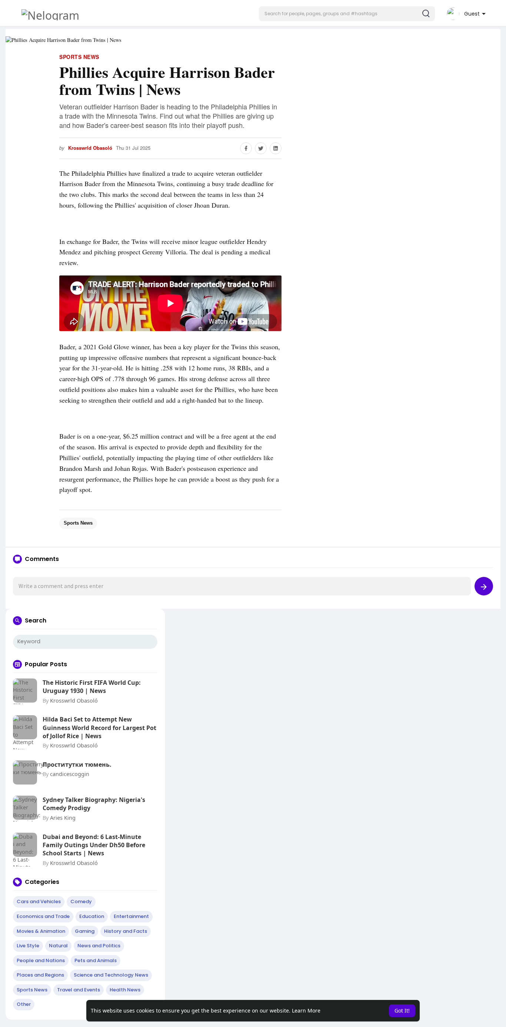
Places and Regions (40, 974)
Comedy (81, 901)
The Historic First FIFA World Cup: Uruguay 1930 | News (92, 686)
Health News (125, 989)
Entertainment (131, 916)
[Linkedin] (276, 148)
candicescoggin (69, 773)
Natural (58, 945)
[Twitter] (261, 148)
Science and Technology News (111, 974)
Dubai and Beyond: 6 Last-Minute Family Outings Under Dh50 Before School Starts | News (94, 845)
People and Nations (41, 960)
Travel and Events (78, 989)
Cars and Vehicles (39, 901)
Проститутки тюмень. (77, 764)
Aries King (63, 817)
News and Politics (98, 945)
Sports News (79, 56)
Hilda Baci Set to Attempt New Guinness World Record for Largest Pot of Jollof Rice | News (99, 727)
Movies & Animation (41, 931)
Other (24, 1004)
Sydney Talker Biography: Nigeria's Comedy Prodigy (94, 804)
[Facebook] (246, 148)
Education (91, 916)
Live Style (28, 945)
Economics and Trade (43, 916)
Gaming (84, 931)
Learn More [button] (306, 1010)
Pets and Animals (95, 960)
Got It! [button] (402, 1010)
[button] (347, 13)
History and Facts (125, 931)
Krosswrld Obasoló (90, 148)
